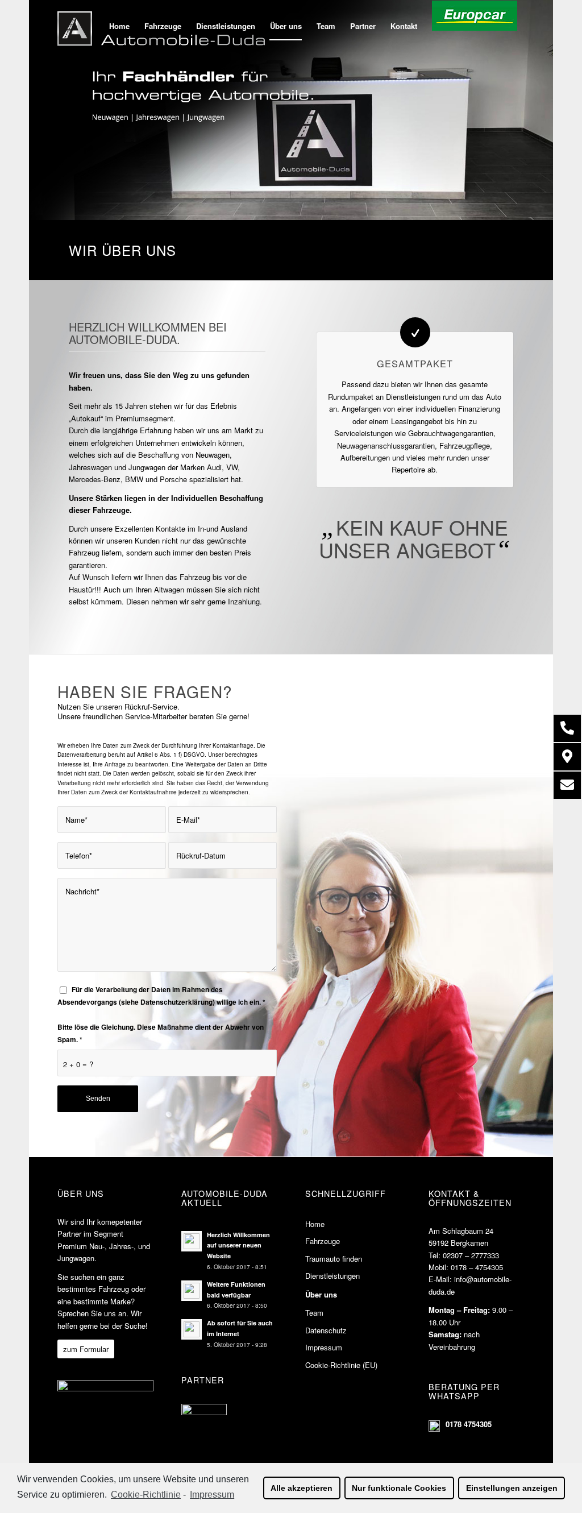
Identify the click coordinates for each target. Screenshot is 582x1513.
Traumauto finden (333, 1258)
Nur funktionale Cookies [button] (399, 1488)
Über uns (321, 1294)
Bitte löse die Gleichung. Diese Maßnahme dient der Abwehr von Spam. (160, 1033)
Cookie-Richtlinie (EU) (341, 1364)
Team (314, 1312)
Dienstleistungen (332, 1275)
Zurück (55, 110)
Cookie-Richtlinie (146, 1494)
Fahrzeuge (322, 1241)
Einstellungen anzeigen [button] (512, 1488)
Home (315, 1223)
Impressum (323, 1347)
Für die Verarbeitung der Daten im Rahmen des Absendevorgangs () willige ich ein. (161, 995)
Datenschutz (326, 1330)
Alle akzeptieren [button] (301, 1488)
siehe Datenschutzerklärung (167, 1002)
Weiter (527, 110)
